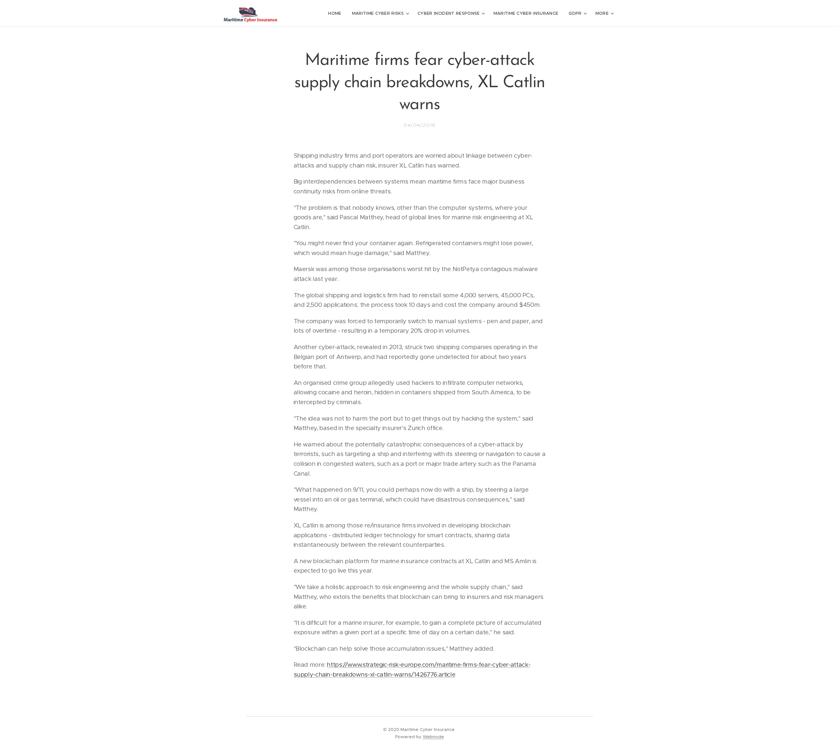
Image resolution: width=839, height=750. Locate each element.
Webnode (433, 737)
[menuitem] (336, 13)
